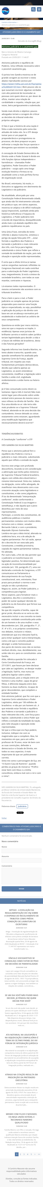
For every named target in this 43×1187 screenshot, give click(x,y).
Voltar (4, 818)
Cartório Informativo (9, 22)
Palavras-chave (8, 806)
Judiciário (22, 806)
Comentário (7, 866)
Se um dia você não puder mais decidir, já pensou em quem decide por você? (21, 998)
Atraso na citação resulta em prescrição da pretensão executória (21, 1077)
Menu (39, 9)
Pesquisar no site (33, 9)
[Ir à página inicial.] (22, 11)
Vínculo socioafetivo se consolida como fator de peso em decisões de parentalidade (21, 961)
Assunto (5, 856)
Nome (4, 847)
